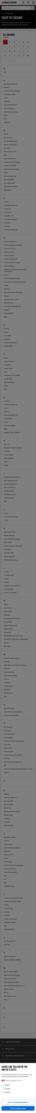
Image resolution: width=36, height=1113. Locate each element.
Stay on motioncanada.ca (18, 1102)
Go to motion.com (18, 1108)
